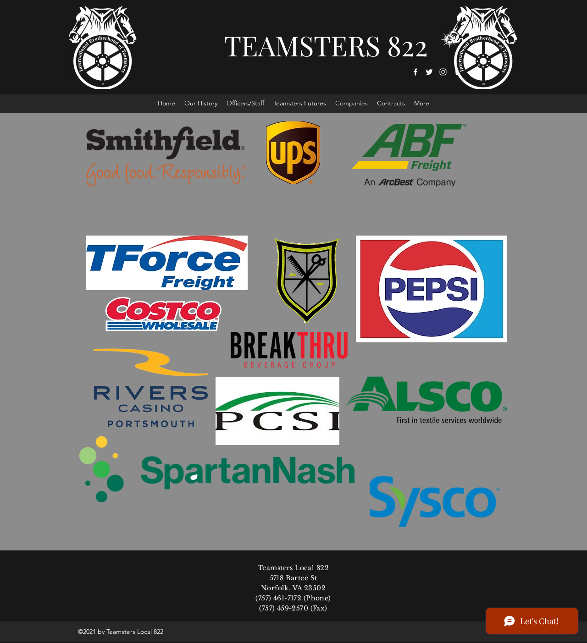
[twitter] (429, 72)
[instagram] (443, 72)
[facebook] (415, 72)
